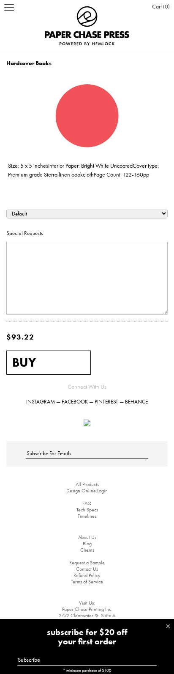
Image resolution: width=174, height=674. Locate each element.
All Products (87, 484)
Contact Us (87, 569)
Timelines (87, 516)
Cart (160, 6)
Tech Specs (87, 509)
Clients (87, 550)
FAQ (87, 503)
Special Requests (24, 233)
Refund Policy (87, 575)
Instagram (40, 401)
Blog (87, 543)
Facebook (75, 401)
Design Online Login (87, 490)
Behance (136, 401)
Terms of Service (87, 581)
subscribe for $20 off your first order (87, 636)
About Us (87, 537)
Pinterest (106, 401)
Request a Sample (87, 562)
